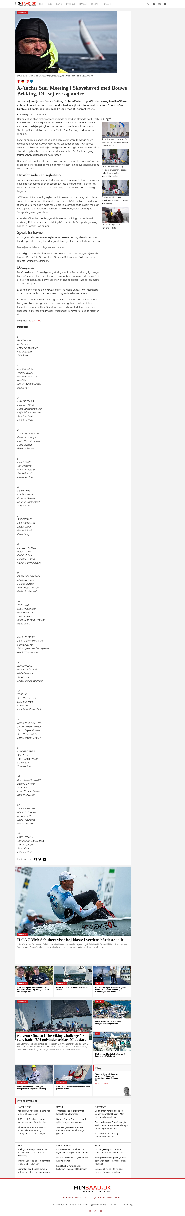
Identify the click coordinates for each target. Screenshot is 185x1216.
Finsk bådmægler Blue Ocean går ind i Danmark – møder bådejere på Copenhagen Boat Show (111, 989)
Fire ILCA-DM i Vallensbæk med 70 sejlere (71, 988)
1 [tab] (73, 70)
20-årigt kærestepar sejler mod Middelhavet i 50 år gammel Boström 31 (32, 1152)
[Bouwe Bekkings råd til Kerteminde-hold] (115, 215)
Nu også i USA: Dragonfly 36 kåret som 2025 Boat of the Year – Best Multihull (110, 1160)
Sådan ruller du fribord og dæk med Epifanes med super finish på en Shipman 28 (106, 1077)
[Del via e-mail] (44, 859)
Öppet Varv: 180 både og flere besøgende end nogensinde (108, 1022)
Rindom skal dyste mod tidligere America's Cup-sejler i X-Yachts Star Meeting (115, 200)
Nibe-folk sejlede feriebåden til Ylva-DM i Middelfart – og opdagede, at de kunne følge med (33, 989)
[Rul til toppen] (181, 1212)
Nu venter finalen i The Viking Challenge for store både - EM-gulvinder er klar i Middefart (51, 1037)
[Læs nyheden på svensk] (31, 81)
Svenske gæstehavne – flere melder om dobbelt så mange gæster (70, 1130)
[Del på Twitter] (39, 859)
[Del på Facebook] (35, 859)
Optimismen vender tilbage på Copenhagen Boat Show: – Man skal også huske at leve (109, 1114)
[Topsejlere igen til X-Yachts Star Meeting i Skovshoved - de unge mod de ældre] (115, 130)
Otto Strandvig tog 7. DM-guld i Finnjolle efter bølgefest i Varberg (31, 1088)
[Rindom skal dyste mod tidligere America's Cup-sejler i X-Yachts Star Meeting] (115, 188)
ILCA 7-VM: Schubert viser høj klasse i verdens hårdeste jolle (70, 939)
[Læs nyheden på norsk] (27, 81)
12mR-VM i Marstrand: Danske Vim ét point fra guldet (73, 1088)
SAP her (36, 320)
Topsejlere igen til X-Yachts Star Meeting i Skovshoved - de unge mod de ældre (115, 142)
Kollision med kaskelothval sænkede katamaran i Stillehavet (110, 1055)
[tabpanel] (73, 44)
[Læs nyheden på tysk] (22, 81)
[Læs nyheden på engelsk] (18, 81)
